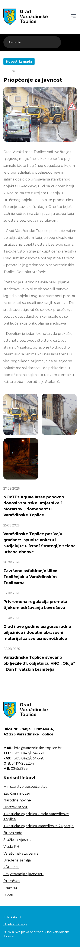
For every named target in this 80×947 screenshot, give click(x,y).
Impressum (12, 916)
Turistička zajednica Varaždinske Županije (38, 826)
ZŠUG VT (11, 867)
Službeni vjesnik (17, 840)
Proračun (11, 881)
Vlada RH (11, 847)
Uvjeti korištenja (15, 924)
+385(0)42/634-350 (23, 753)
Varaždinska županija (20, 853)
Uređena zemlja (17, 860)
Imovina (10, 888)
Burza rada (12, 833)
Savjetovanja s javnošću (23, 874)
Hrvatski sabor (15, 807)
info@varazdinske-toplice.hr (32, 748)
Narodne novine (17, 800)
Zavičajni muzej (16, 793)
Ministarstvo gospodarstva (25, 787)
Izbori (8, 895)
